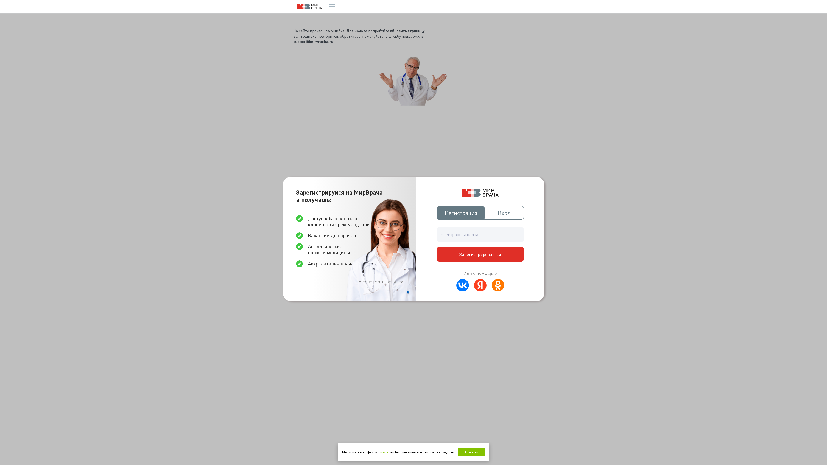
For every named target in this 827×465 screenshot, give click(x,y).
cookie (383, 452)
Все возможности (377, 281)
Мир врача (309, 6)
